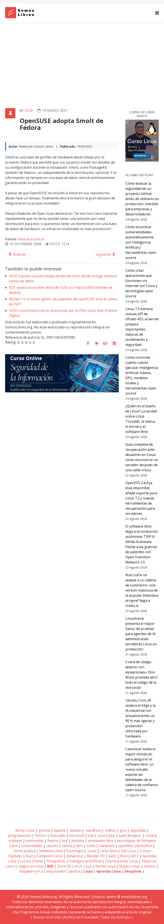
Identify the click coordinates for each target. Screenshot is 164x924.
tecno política (24, 851)
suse (29, 110)
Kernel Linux (105, 866)
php (112, 835)
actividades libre (100, 840)
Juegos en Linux (31, 866)
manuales (58, 835)
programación (19, 835)
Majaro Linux (129, 866)
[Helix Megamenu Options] (157, 13)
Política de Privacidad (80, 917)
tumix (90, 845)
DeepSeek (133, 871)
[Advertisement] (82, 55)
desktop (77, 840)
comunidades (31, 845)
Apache (59, 830)
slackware (107, 845)
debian (75, 830)
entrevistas (35, 840)
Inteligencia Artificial (85, 861)
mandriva (92, 830)
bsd (64, 840)
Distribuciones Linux (121, 861)
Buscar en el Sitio (47, 917)
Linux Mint (108, 851)
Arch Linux (83, 866)
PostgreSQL (56, 861)
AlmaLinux (74, 856)
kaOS (112, 856)
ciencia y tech (72, 845)
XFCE (135, 856)
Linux (92, 851)
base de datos (130, 835)
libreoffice (144, 845)
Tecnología (74, 851)
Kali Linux (128, 851)
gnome (44, 830)
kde (91, 835)
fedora (52, 840)
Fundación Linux (50, 856)
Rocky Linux (24, 830)
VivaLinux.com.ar (31, 239)
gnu (122, 830)
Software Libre (51, 851)
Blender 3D (96, 856)
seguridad (138, 830)
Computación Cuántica (62, 871)
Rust (29, 856)
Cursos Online (31, 861)
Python (40, 835)
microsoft (77, 835)
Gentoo (150, 866)
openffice (125, 845)
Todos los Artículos (115, 917)
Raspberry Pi (30, 871)
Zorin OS (64, 866)
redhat (110, 830)
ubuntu (52, 845)
